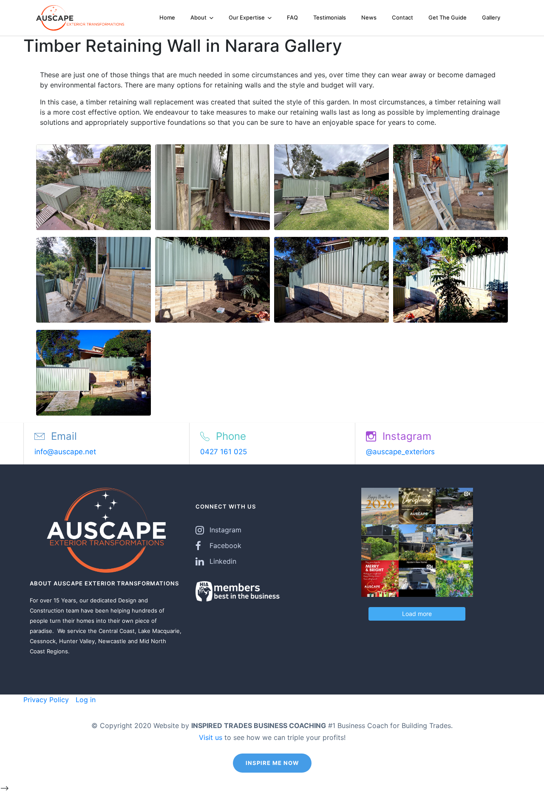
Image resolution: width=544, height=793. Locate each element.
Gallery (491, 17)
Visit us (210, 737)
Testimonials (329, 17)
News (369, 17)
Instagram (225, 530)
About (199, 17)
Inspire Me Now (272, 762)
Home (167, 17)
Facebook (225, 545)
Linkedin (223, 561)
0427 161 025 (223, 451)
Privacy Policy (46, 699)
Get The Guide (447, 17)
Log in (85, 699)
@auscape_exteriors (400, 451)
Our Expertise (247, 17)
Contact (402, 17)
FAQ (292, 17)
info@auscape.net (65, 451)
